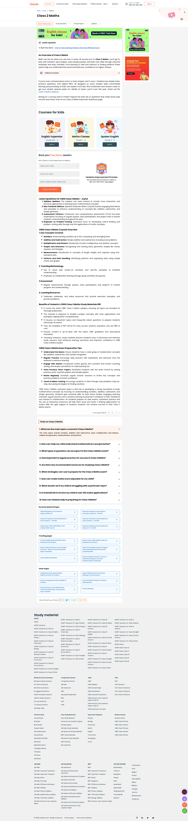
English (90, 731)
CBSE (39, 11)
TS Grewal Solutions (41, 705)
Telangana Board (40, 748)
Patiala (116, 778)
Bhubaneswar (136, 796)
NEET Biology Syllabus (95, 798)
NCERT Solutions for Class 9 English (100, 659)
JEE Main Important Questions (44, 771)
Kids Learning (65, 742)
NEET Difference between (97, 784)
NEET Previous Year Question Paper (100, 801)
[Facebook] (136, 818)
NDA (62, 698)
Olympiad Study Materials (70, 738)
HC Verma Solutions (41, 684)
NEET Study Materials (68, 735)
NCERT (36, 622)
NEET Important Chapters (97, 774)
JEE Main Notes (39, 778)
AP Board (37, 721)
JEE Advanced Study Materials (71, 731)
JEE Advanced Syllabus (69, 790)
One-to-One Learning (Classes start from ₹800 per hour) (77, 48)
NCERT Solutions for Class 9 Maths (100, 650)
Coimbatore (136, 765)
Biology (90, 721)
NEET (62, 691)
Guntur (134, 775)
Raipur (134, 782)
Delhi (115, 781)
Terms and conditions (84, 818)
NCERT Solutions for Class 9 (97, 646)
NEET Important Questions (97, 771)
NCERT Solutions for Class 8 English (127, 632)
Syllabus (94, 24)
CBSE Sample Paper (94, 688)
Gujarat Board (39, 728)
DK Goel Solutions (40, 701)
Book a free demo (50, 189)
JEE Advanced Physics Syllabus (71, 793)
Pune (133, 769)
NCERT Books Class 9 (122, 658)
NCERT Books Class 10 (122, 654)
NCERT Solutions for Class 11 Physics (73, 626)
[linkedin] (142, 818)
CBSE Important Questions (97, 695)
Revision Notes (120, 718)
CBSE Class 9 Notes (121, 731)
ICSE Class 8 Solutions (122, 695)
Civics (90, 742)
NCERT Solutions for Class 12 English (46, 669)
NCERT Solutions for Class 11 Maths (73, 623)
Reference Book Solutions (43, 681)
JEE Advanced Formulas (69, 783)
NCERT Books (119, 644)
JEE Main (64, 684)
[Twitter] (147, 818)
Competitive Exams (68, 681)
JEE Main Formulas (40, 781)
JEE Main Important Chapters (44, 774)
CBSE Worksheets (94, 691)
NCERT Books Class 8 (122, 661)
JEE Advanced (66, 688)
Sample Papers (79, 24)
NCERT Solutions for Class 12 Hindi (45, 672)
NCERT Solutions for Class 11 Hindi (72, 659)
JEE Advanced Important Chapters (73, 776)
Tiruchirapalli (118, 794)
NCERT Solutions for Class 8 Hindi (126, 641)
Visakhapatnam (119, 791)
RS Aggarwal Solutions (41, 691)
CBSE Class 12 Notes (121, 721)
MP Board (37, 742)
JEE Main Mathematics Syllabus (45, 794)
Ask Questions (66, 745)
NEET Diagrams (93, 781)
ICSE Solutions (119, 684)
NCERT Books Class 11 (122, 651)
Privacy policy (69, 818)
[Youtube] (153, 818)
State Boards (38, 718)
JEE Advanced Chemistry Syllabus (72, 802)
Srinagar (135, 789)
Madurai (116, 798)
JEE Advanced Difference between (73, 787)
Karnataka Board (40, 731)
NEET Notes (91, 778)
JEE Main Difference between (44, 784)
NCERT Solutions (39, 625)
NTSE (62, 705)
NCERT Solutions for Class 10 (97, 620)
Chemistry (91, 725)
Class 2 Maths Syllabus (48, 92)
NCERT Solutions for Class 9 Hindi (99, 668)
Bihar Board (38, 725)
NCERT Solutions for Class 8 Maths (127, 623)
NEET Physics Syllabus (95, 791)
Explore (51, 144)
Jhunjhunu (135, 799)
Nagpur (134, 772)
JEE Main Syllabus (40, 788)
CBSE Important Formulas (97, 709)
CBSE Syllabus (92, 684)
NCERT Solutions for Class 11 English (73, 656)
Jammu (134, 792)
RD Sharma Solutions (41, 688)
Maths (90, 728)
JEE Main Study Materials (69, 728)
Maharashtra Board (40, 738)
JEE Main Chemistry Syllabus (44, 798)
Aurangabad (136, 779)
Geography (92, 738)
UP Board (37, 755)
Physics (90, 718)
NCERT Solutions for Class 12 (43, 629)
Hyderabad (117, 784)
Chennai (116, 771)
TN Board (37, 752)
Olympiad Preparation (68, 695)
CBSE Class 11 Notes (121, 725)
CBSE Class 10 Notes (121, 728)
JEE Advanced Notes (68, 780)
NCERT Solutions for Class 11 (70, 620)
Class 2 (45, 11)
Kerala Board (38, 735)
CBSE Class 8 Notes (121, 735)
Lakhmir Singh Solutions (42, 698)
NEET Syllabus (92, 788)
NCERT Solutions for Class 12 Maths (46, 632)
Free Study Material (68, 718)
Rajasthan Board (39, 745)
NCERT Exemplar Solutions (43, 695)
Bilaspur (134, 785)
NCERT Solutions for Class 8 (124, 620)
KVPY (62, 701)
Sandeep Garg (39, 708)
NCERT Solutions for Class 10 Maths (100, 623)
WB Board (37, 759)
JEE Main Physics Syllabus (43, 791)
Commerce (92, 735)
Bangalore (117, 774)
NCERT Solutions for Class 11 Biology (73, 635)
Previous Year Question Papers (71, 721)
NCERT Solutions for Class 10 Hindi (99, 643)
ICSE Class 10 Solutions (122, 688)
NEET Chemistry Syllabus (96, 794)
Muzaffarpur (118, 767)
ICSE (116, 681)
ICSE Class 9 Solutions (122, 691)
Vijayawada (118, 788)
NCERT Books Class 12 (122, 648)
